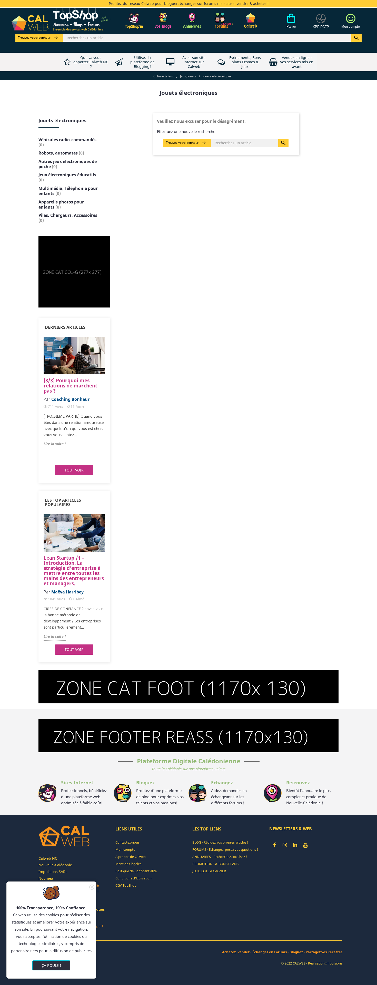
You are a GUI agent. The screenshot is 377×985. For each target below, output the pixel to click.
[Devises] (321, 23)
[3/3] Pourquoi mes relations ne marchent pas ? (70, 385)
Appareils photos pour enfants (61, 204)
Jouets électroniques (62, 120)
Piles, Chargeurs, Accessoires (67, 217)
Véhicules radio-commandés (67, 142)
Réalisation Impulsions (325, 963)
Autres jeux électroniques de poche (67, 164)
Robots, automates (61, 153)
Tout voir (74, 470)
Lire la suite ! (55, 443)
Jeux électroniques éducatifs (67, 177)
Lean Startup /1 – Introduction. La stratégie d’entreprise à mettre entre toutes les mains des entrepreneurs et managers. (74, 571)
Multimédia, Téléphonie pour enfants (68, 191)
